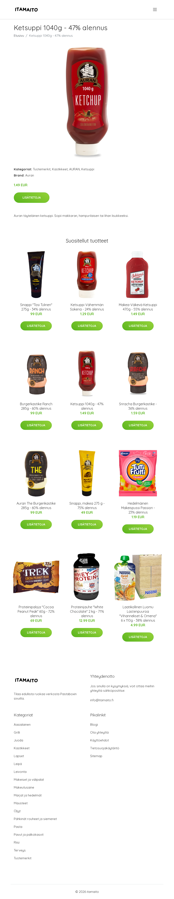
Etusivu (19, 36)
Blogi (94, 725)
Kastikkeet (60, 169)
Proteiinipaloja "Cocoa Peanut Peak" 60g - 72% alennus (36, 611)
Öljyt (17, 811)
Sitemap (96, 756)
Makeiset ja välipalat (29, 780)
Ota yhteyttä (99, 732)
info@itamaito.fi (102, 700)
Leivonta (20, 772)
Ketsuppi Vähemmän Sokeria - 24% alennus (87, 307)
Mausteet (21, 803)
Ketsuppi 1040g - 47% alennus (87, 406)
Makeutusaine (24, 787)
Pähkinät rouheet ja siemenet (35, 819)
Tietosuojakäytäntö (104, 748)
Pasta (18, 827)
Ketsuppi (87, 169)
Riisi (17, 842)
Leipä (18, 764)
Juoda (18, 740)
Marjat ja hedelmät (28, 795)
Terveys (20, 850)
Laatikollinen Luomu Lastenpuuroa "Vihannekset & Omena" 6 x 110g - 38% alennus (138, 613)
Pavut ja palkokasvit (29, 835)
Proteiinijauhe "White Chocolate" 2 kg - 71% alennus (87, 611)
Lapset (19, 756)
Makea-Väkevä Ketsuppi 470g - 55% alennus (138, 307)
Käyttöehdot (99, 740)
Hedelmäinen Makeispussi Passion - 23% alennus (138, 507)
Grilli (17, 732)
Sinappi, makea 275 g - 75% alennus (87, 505)
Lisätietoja (31, 197)
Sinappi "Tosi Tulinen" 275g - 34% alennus (36, 307)
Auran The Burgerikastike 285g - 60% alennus (36, 505)
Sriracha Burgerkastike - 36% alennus (138, 406)
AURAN (74, 169)
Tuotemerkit (42, 169)
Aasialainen (22, 725)
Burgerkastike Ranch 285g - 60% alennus (36, 406)
